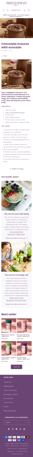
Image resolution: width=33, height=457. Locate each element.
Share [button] (5, 56)
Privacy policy (24, 445)
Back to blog (17, 169)
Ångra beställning (10, 411)
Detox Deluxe (14, 232)
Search (6, 407)
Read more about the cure (15, 238)
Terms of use (8, 402)
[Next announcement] (30, 4)
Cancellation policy (21, 451)
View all (16, 367)
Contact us (7, 382)
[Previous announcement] (3, 4)
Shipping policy (9, 386)
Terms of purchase (10, 390)
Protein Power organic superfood (23, 358)
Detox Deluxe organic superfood (8, 358)
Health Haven (14, 298)
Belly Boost (21, 234)
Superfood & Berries (15, 443)
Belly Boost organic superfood (8, 335)
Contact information (17, 454)
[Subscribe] (27, 422)
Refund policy (8, 398)
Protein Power (21, 300)
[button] (4, 10)
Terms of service (12, 448)
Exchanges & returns (11, 394)
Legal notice (10, 451)
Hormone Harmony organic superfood (23, 335)
